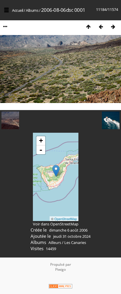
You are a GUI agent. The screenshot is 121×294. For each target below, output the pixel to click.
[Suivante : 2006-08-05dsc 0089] (113, 26)
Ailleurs (54, 242)
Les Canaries (75, 242)
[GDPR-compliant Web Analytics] (60, 287)
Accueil (17, 10)
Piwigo (60, 269)
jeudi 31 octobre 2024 (71, 236)
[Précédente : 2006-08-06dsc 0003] (101, 26)
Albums (32, 10)
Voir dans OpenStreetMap (55, 224)
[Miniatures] (88, 26)
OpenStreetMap (65, 218)
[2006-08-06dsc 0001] (56, 171)
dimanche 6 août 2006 (68, 230)
